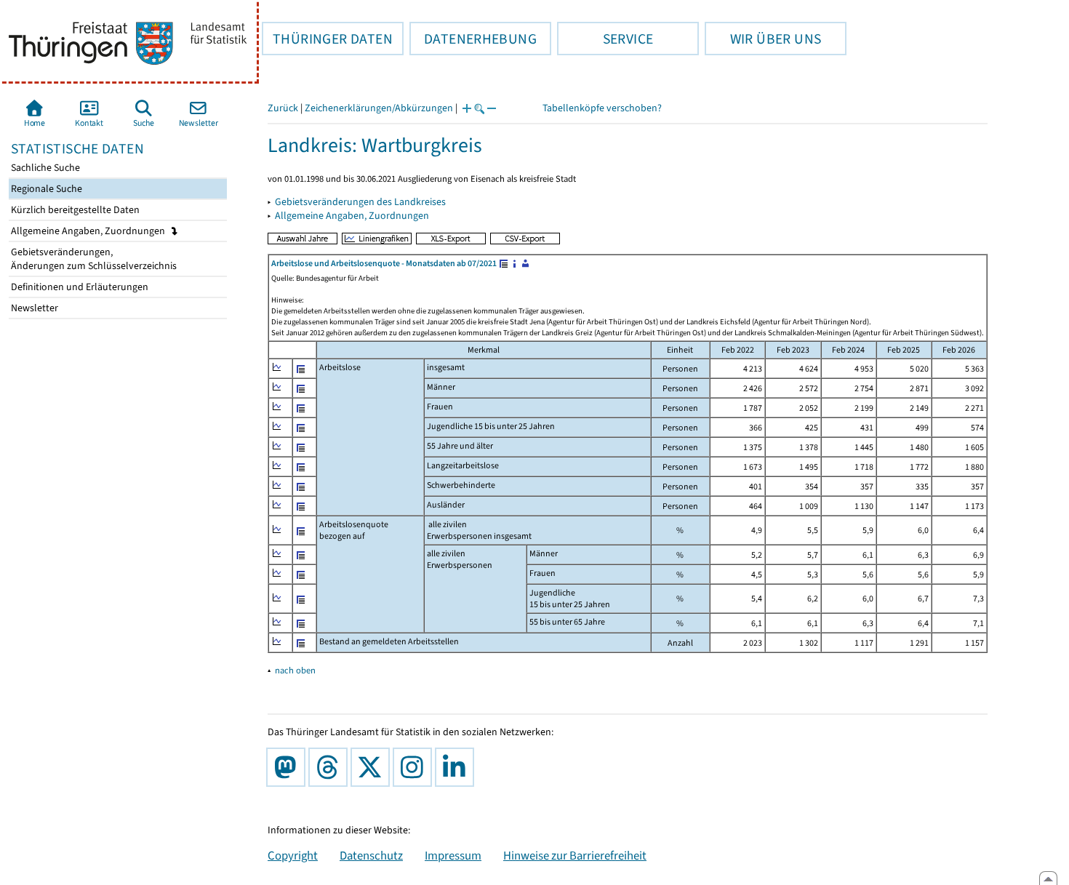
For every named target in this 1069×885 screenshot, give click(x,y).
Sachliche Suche (44, 168)
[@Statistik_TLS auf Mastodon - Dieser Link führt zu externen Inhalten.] (289, 767)
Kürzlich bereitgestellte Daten (74, 210)
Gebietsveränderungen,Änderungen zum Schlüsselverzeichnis (93, 259)
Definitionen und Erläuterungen (78, 287)
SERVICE (605, 38)
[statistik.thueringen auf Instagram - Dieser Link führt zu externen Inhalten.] (415, 767)
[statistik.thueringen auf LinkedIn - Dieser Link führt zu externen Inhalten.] (457, 767)
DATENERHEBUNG (473, 38)
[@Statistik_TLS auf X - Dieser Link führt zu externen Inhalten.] (373, 767)
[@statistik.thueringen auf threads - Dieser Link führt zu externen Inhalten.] (331, 767)
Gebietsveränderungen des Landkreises (360, 202)
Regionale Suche (45, 189)
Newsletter (33, 308)
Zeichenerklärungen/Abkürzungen (379, 108)
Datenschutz (371, 855)
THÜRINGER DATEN (327, 38)
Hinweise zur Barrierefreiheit (574, 855)
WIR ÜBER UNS (763, 38)
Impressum (453, 855)
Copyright (293, 855)
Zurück (283, 108)
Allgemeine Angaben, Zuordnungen (89, 231)
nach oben (295, 670)
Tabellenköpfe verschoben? (602, 108)
